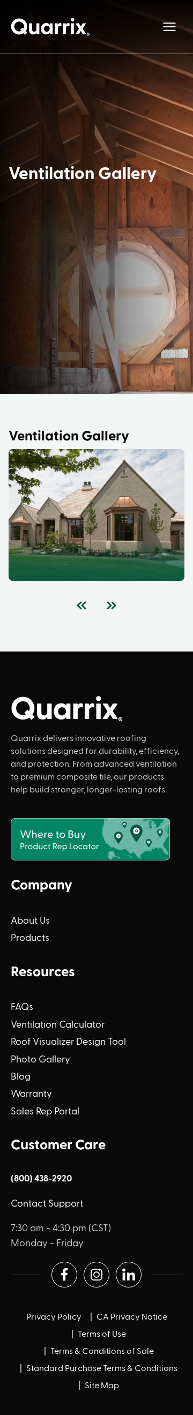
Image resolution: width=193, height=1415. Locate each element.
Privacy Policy (53, 1317)
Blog (21, 1077)
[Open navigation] (169, 27)
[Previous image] (81, 605)
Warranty (31, 1094)
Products (30, 938)
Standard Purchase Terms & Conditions (101, 1369)
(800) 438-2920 (41, 1178)
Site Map (102, 1386)
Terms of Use (102, 1334)
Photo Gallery (40, 1060)
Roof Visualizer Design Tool (68, 1042)
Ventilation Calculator (58, 1025)
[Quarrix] (51, 27)
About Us (30, 921)
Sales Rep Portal (45, 1112)
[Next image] (111, 605)
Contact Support (47, 1204)
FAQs (22, 1007)
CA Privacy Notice (131, 1317)
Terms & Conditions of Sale (102, 1351)
